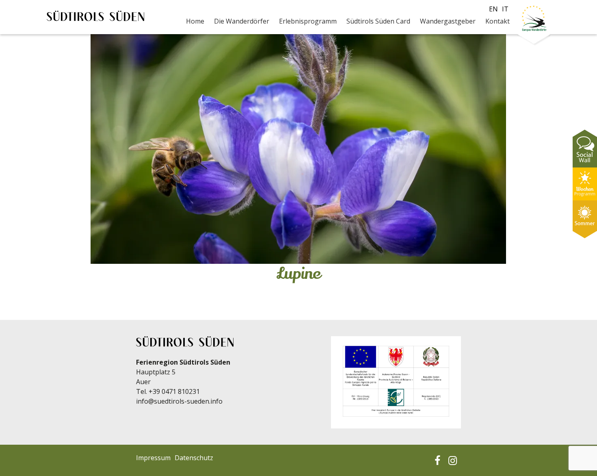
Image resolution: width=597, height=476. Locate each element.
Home (195, 21)
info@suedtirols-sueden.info (179, 401)
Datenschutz (194, 457)
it (505, 8)
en (493, 8)
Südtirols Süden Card (378, 21)
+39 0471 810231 (174, 391)
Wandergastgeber (448, 21)
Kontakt (497, 21)
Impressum (153, 457)
